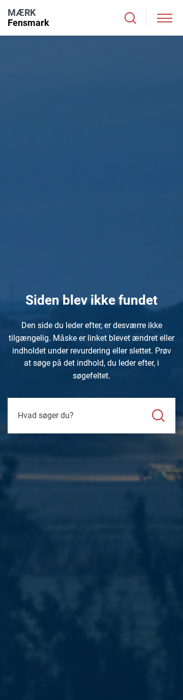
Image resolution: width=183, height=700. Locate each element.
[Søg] (158, 415)
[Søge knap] (130, 18)
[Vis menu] (164, 18)
